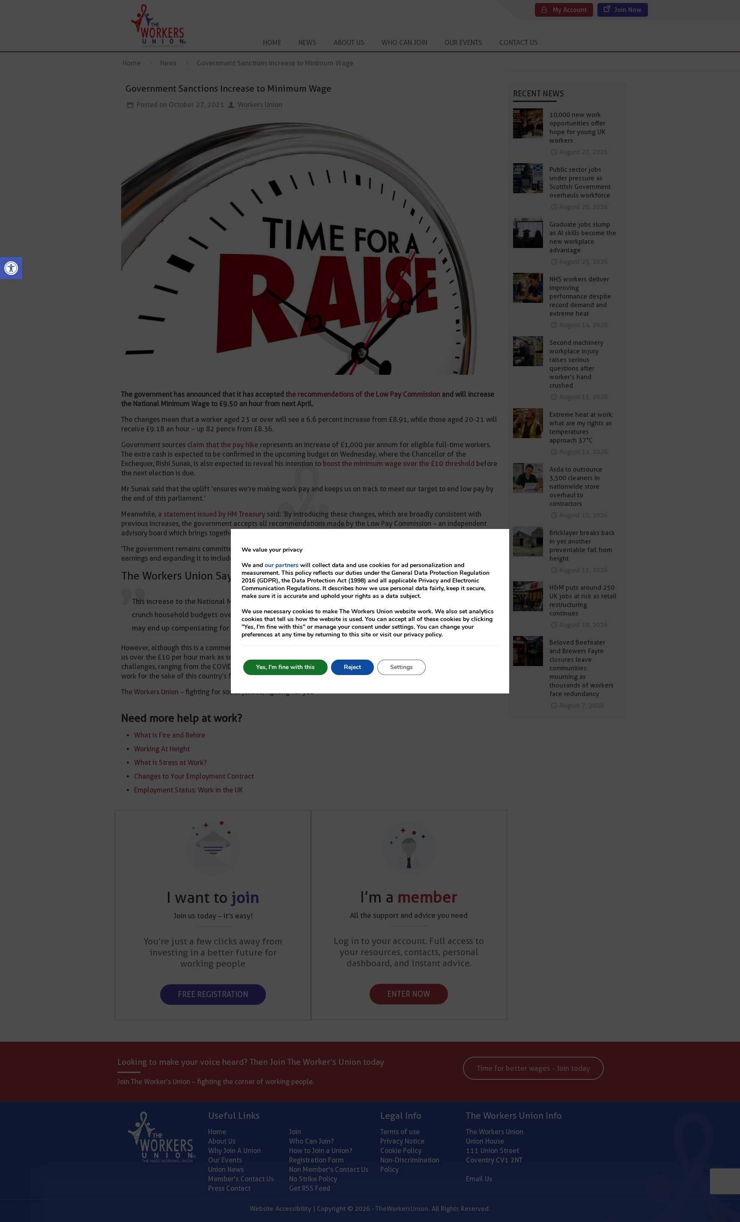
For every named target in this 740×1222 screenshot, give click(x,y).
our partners (281, 565)
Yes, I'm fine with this (285, 667)
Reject (352, 667)
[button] (11, 268)
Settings (401, 667)
